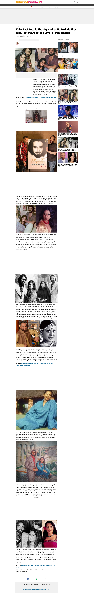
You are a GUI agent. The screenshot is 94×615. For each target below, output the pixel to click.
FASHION (49, 4)
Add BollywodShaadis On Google (37, 7)
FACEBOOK (27, 45)
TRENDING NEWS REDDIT (47, 45)
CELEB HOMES (64, 4)
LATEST (17, 4)
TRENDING (21, 4)
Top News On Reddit (49, 7)
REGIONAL (42, 4)
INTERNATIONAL (37, 4)
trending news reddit (45, 589)
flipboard (34, 588)
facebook (39, 588)
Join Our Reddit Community (60, 7)
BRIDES (46, 4)
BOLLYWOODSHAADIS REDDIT (38, 45)
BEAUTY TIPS (70, 4)
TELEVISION (31, 4)
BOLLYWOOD (26, 4)
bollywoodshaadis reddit (34, 589)
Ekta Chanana (22, 42)
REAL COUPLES (59, 4)
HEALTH (74, 4)
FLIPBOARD (23, 45)
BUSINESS (54, 4)
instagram (25, 589)
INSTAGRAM (31, 45)
